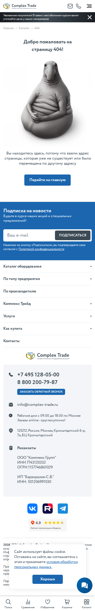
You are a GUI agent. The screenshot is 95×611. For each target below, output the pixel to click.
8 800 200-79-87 (37, 382)
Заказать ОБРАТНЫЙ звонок (41, 392)
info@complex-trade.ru (37, 405)
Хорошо (47, 579)
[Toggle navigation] (89, 5)
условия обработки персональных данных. (46, 564)
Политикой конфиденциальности (41, 249)
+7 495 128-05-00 (38, 375)
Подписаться (72, 235)
